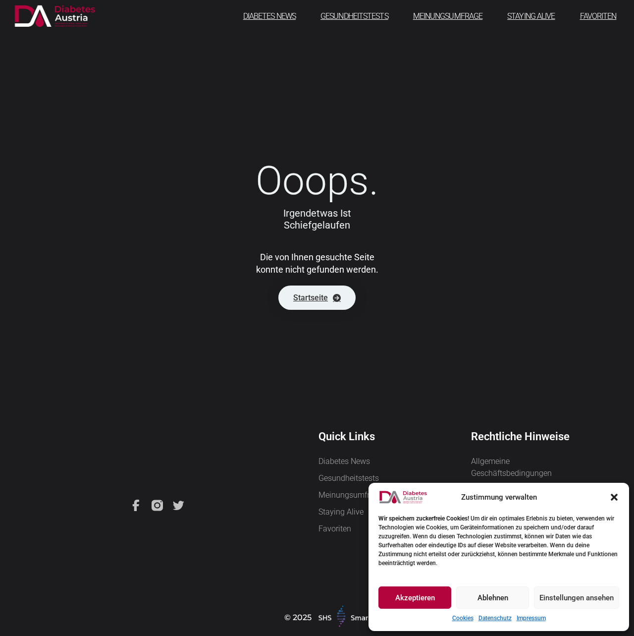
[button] (614, 497)
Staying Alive (531, 16)
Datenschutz (495, 618)
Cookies (463, 618)
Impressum (531, 618)
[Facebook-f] (136, 505)
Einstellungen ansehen (576, 597)
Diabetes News (269, 16)
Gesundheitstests (354, 16)
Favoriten (598, 16)
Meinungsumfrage (448, 16)
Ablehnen (492, 597)
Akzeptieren (415, 597)
